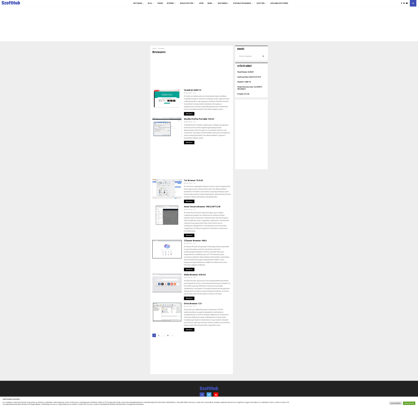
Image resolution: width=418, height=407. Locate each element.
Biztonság (137, 3)
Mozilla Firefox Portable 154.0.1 (199, 119)
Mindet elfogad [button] (409, 403)
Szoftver (261, 3)
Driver (160, 3)
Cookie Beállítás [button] (395, 403)
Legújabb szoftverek (279, 3)
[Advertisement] (200, 24)
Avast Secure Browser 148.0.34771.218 (202, 207)
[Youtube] (407, 3)
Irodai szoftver (186, 3)
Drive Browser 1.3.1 (193, 303)
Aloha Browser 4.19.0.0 (195, 275)
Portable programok (242, 3)
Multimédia (222, 3)
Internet (170, 3)
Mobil (209, 3)
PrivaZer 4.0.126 (243, 94)
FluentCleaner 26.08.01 (245, 72)
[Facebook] (402, 3)
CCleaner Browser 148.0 (195, 240)
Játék (201, 3)
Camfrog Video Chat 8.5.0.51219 (249, 77)
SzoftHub (11, 3)
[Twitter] (404, 3)
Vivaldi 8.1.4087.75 (192, 90)
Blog (150, 3)
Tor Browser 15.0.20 (193, 180)
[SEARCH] (263, 56)
